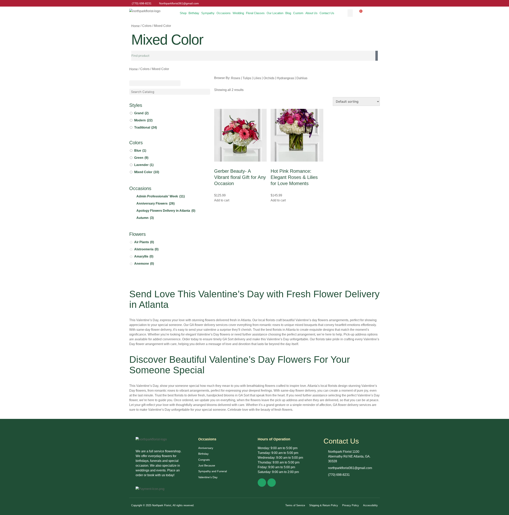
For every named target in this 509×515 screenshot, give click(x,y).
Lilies (257, 78)
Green (141, 157)
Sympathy (208, 13)
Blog (288, 13)
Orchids (268, 78)
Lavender (143, 165)
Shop (183, 13)
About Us (311, 13)
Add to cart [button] (221, 200)
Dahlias (301, 78)
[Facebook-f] (262, 482)
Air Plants (144, 242)
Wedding (238, 13)
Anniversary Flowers (155, 203)
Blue (140, 150)
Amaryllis (143, 256)
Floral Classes (255, 13)
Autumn (145, 217)
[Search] (376, 56)
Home (135, 26)
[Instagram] (271, 482)
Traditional (145, 127)
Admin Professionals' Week (160, 196)
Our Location (275, 13)
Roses (235, 78)
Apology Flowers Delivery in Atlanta (165, 210)
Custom (298, 13)
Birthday (193, 13)
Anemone (144, 263)
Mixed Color (146, 172)
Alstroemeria (146, 249)
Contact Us (327, 13)
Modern (143, 120)
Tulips (247, 78)
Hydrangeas (285, 78)
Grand (141, 113)
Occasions (224, 13)
